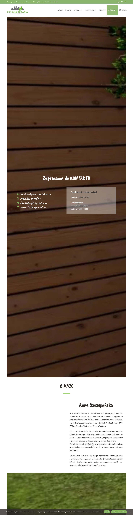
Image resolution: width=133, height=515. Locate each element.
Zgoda (107, 512)
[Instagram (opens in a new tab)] (125, 2)
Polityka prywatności (119, 512)
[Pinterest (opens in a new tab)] (122, 2)
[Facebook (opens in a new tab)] (119, 2)
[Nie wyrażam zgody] (130, 512)
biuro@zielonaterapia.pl (40, 2)
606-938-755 (54, 2)
